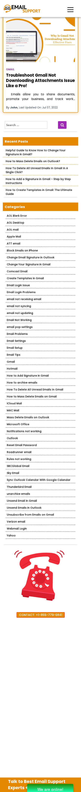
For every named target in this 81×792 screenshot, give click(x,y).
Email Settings (16, 341)
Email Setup (15, 348)
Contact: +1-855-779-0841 (40, 615)
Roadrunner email (19, 452)
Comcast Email (17, 271)
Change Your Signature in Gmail (28, 264)
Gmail (10, 69)
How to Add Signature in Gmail (28, 375)
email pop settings (20, 327)
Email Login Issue (18, 285)
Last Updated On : (38, 107)
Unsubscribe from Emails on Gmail (30, 515)
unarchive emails (18, 494)
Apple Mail (14, 236)
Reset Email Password (22, 445)
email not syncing (19, 306)
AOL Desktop (15, 223)
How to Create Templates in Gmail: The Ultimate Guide (39, 192)
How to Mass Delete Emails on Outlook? (33, 161)
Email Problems (17, 334)
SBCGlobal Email (18, 466)
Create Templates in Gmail (25, 278)
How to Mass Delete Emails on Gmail (32, 396)
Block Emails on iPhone (22, 250)
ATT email (13, 243)
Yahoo (11, 535)
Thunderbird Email (19, 487)
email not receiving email (24, 299)
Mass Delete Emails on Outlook (28, 417)
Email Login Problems (21, 292)
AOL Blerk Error (17, 216)
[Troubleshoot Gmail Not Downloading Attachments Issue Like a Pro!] (40, 39)
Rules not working (19, 459)
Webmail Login (17, 528)
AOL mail (13, 229)
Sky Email (13, 473)
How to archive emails (22, 382)
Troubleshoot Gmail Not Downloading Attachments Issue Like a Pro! (40, 80)
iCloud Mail (14, 403)
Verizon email (16, 521)
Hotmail (12, 369)
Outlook (12, 438)
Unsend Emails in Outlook (24, 508)
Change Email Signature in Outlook (30, 257)
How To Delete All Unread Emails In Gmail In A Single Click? (37, 170)
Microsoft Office (18, 424)
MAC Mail (13, 410)
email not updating (20, 313)
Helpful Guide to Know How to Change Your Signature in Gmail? (36, 152)
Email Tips (13, 355)
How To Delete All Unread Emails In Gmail (35, 389)
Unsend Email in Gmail (22, 501)
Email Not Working (19, 320)
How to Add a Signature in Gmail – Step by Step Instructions (38, 181)
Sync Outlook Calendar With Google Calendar (38, 480)
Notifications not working (24, 431)
